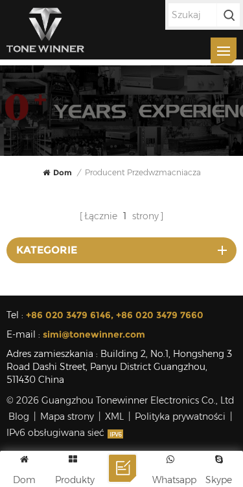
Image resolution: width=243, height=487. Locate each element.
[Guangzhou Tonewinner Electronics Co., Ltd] (45, 30)
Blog (18, 416)
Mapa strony (67, 416)
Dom (62, 172)
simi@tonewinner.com (94, 334)
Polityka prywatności (180, 416)
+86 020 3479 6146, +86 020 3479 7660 (114, 315)
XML (114, 416)
